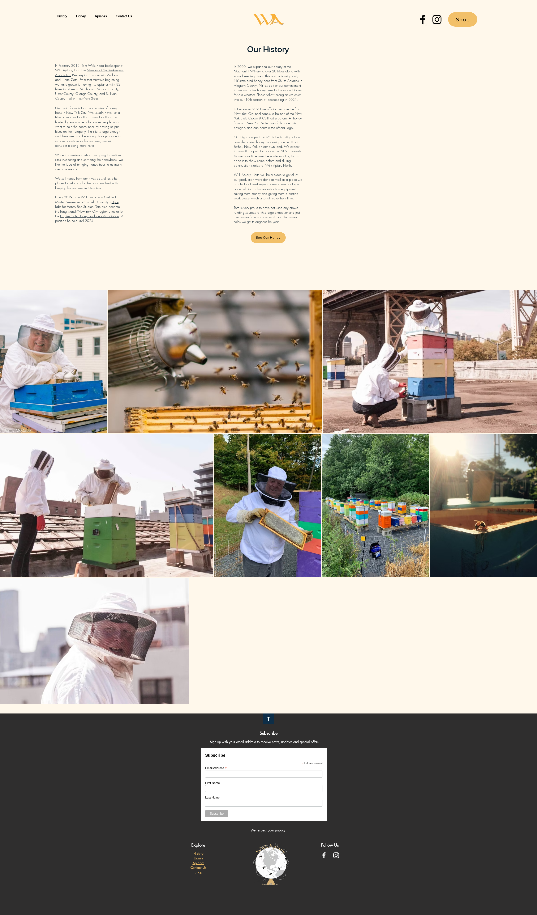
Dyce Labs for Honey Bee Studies (87, 204)
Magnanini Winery (247, 71)
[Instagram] (437, 19)
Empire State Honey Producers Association (89, 216)
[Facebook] (423, 19)
